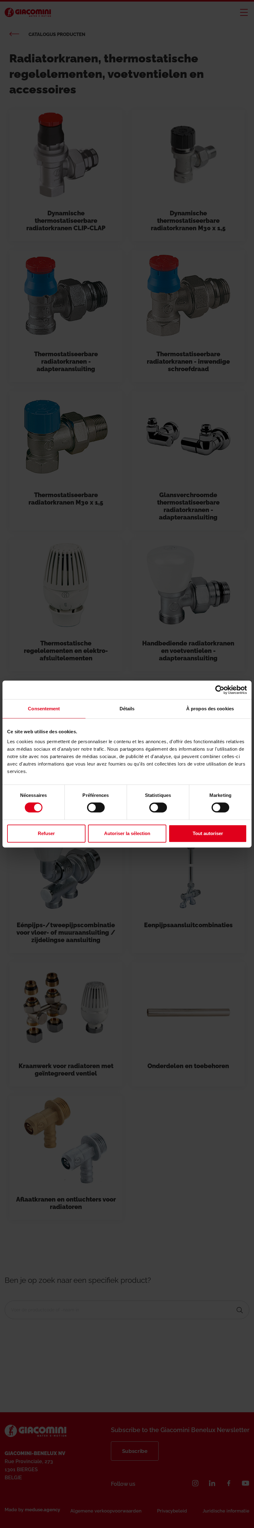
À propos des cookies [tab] (210, 708)
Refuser (46, 833)
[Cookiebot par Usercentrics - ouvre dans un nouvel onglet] (220, 689)
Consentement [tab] (44, 708)
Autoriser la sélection (127, 833)
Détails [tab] (127, 708)
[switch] (96, 807)
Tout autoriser (208, 833)
